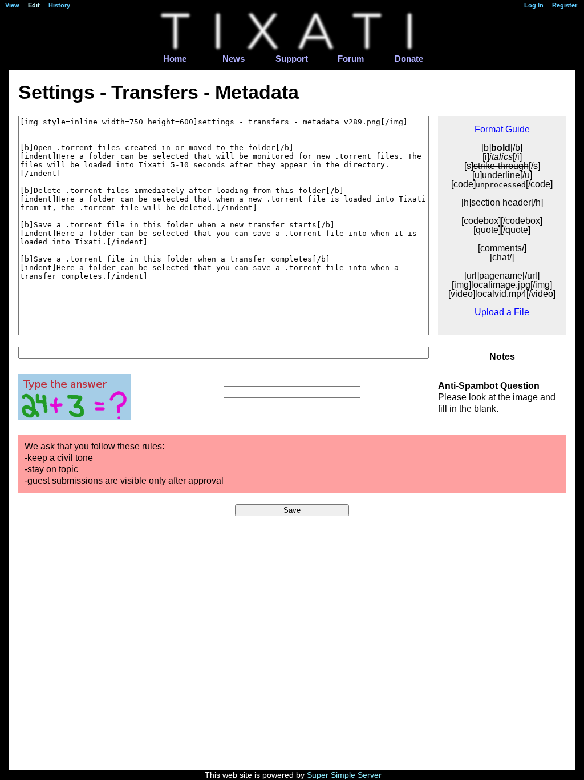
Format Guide (502, 129)
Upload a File (501, 312)
